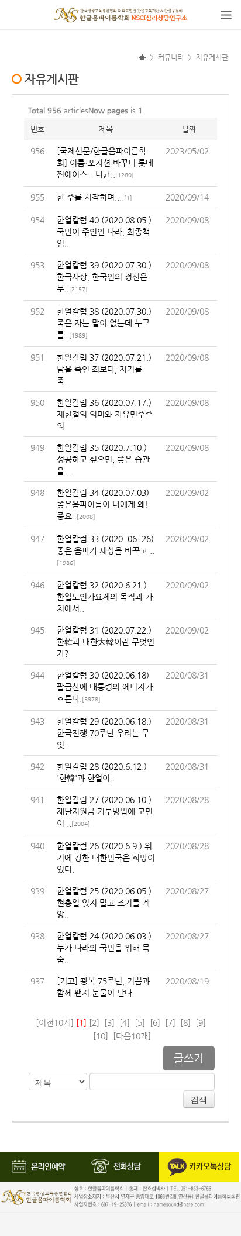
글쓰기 (189, 1058)
